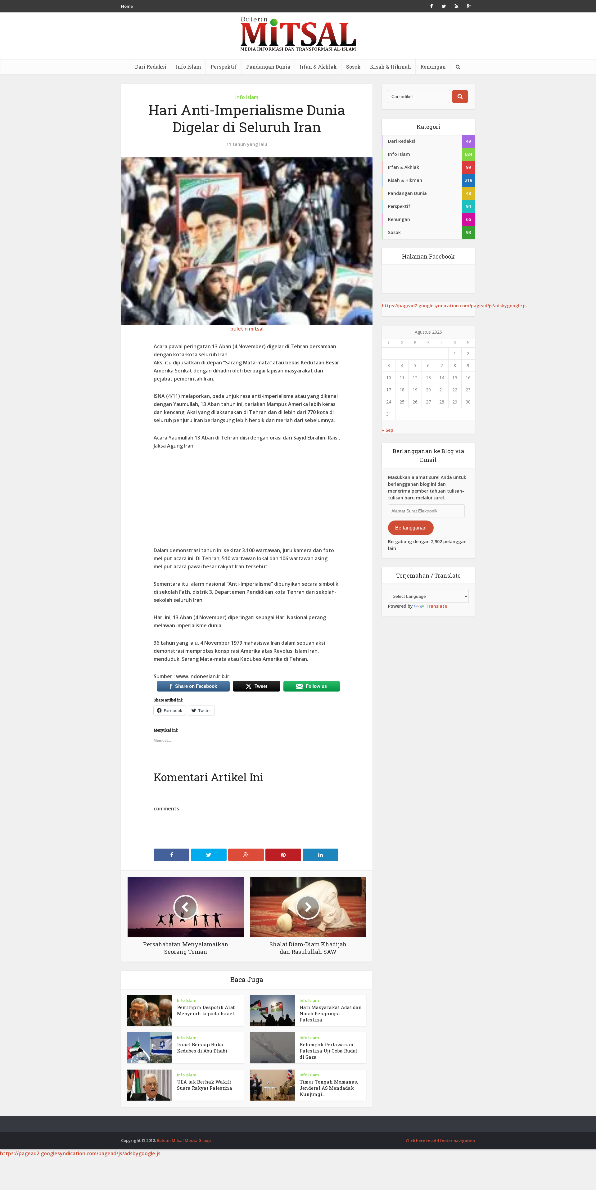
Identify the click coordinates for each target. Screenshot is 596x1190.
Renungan (433, 66)
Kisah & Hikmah (390, 66)
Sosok (353, 66)
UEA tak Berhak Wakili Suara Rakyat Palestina (204, 1085)
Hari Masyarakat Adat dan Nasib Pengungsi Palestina (331, 1013)
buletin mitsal (247, 328)
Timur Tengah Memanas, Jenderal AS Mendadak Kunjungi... (329, 1088)
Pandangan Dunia (268, 66)
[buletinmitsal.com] (298, 34)
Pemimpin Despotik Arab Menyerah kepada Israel (206, 1010)
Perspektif (223, 66)
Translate (436, 606)
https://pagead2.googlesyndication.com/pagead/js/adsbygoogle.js (454, 306)
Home (127, 6)
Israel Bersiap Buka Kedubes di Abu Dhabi (202, 1047)
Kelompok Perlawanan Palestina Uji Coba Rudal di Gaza (329, 1050)
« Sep (387, 430)
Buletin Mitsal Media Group (184, 1140)
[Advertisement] (247, 502)
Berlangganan (411, 527)
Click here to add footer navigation (440, 1140)
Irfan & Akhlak (318, 66)
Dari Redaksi (150, 66)
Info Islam (188, 66)
